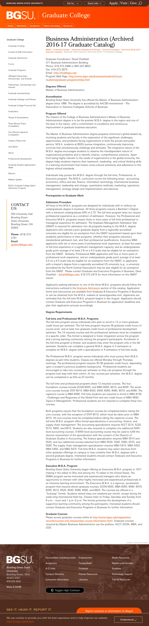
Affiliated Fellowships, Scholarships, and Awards (20, 77)
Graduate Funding (16, 46)
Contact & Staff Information (20, 52)
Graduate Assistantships (19, 93)
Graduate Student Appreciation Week (22, 166)
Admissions (22, 26)
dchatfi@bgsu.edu (68, 274)
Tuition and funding (51, 26)
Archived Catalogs (110, 50)
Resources (67, 26)
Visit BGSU (13, 146)
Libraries (83, 579)
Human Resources (88, 574)
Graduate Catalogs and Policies (86, 50)
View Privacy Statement (20, 621)
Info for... (71, 3)
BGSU (49, 50)
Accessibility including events (61, 557)
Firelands (83, 568)
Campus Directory (55, 574)
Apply (113, 3)
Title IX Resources (121, 579)
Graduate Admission (88, 288)
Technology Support (122, 574)
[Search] (140, 3)
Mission (11, 173)
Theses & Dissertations (18, 117)
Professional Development (20, 158)
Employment (85, 557)
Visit (123, 3)
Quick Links (93, 3)
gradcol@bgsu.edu (21, 244)
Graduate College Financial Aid (22, 105)
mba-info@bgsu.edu (65, 72)
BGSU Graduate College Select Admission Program (21, 186)
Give (133, 3)
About (10, 26)
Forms (11, 64)
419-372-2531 (14, 581)
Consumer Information (57, 579)
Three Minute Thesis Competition (17, 124)
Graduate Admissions (18, 58)
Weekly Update (15, 179)
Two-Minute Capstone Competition (18, 133)
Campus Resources (17, 140)
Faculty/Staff (85, 563)
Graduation (13, 111)
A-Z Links (50, 568)
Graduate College (61, 50)
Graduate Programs (17, 70)
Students (116, 568)
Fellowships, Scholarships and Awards (22, 86)
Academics (35, 26)
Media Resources (121, 557)
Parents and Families (122, 563)
